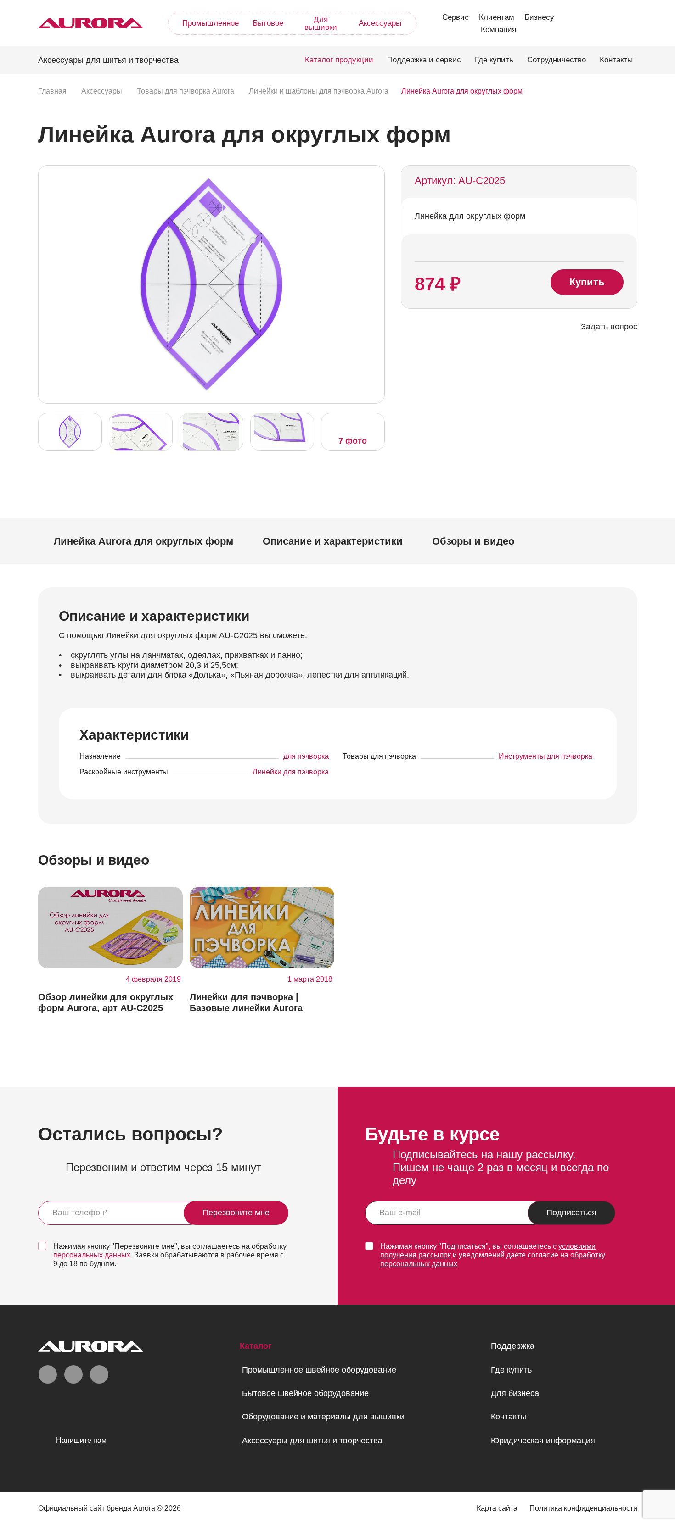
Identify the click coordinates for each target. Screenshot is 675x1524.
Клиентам (496, 17)
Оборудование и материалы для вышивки (323, 1416)
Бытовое (268, 23)
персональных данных (91, 1255)
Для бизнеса (515, 1393)
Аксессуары (380, 23)
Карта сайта (497, 1508)
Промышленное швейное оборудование (319, 1369)
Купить (587, 282)
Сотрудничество (556, 60)
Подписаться (571, 1212)
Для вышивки (320, 23)
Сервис (455, 17)
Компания (498, 29)
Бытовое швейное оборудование (305, 1393)
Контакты (616, 60)
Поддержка (512, 1346)
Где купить (494, 60)
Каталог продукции (339, 60)
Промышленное (210, 23)
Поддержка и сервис (424, 60)
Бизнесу (539, 17)
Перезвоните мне (236, 1212)
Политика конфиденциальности (583, 1508)
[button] (375, 283)
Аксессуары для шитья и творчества (312, 1440)
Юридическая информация (543, 1440)
